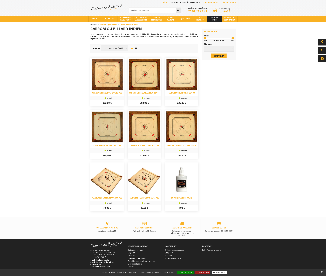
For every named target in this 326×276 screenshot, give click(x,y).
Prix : (206, 36)
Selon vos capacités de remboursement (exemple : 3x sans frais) (181, 231)
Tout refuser (203, 272)
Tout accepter (186, 272)
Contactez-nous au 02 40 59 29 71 (219, 229)
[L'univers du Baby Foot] (107, 7)
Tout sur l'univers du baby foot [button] (185, 2)
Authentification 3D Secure (144, 229)
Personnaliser (219, 272)
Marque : (208, 44)
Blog (165, 2)
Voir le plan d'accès (100, 260)
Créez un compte (228, 2)
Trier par (96, 48)
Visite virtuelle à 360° (101, 266)
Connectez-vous (210, 2)
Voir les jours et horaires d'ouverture (101, 263)
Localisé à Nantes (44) (107, 229)
